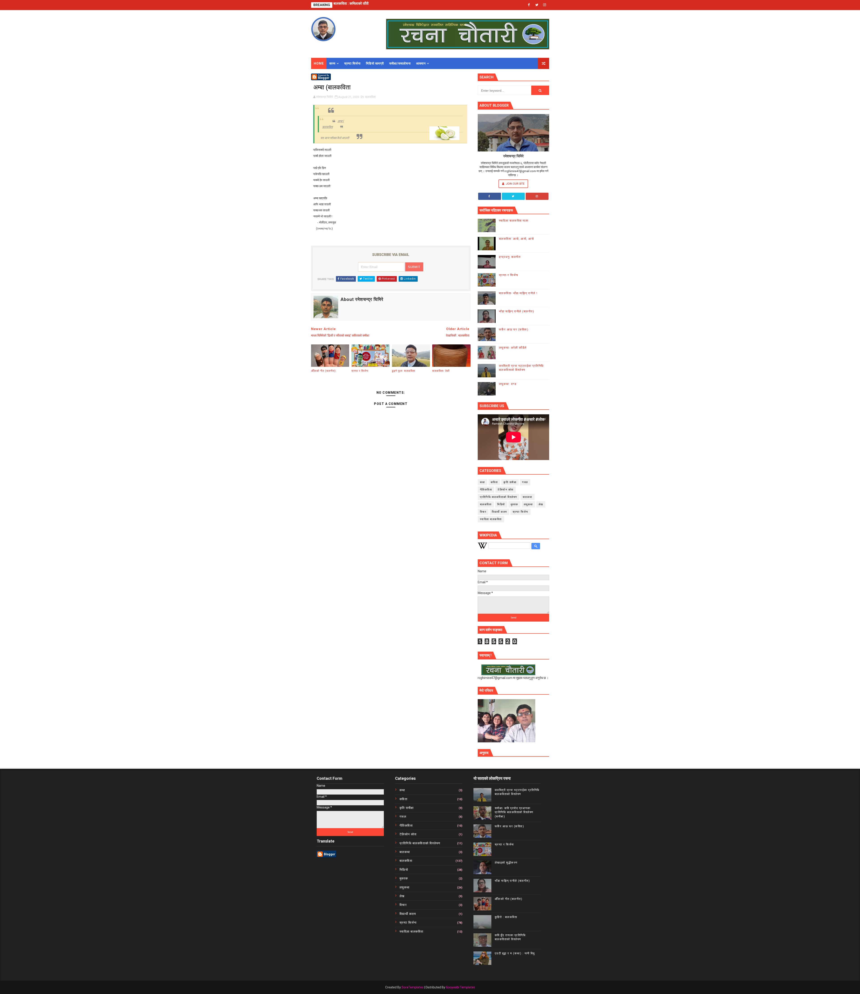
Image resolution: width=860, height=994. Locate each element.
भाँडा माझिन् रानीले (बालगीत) (516, 311)
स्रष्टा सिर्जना (352, 63)
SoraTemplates (413, 987)
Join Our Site (515, 183)
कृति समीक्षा (509, 482)
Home (319, 63)
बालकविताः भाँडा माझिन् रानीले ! (518, 293)
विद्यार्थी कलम (499, 511)
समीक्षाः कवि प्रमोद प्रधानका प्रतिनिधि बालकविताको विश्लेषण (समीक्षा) (514, 812)
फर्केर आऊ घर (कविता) (514, 329)
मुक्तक (514, 504)
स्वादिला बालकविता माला (514, 220)
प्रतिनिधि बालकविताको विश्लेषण (498, 497)
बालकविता (370, 97)
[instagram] (544, 5)
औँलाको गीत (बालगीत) (323, 370)
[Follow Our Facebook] (489, 196)
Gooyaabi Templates (460, 987)
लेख (541, 504)
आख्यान (421, 63)
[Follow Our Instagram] (537, 196)
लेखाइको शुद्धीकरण (506, 862)
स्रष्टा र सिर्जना (343, 5)
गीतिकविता (486, 489)
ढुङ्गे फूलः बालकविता (403, 370)
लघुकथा (528, 504)
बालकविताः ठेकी (441, 370)
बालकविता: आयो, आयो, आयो (516, 238)
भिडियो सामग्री (375, 63)
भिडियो (501, 504)
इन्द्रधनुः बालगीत (510, 257)
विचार (483, 511)
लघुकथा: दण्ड (508, 384)
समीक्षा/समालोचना (400, 63)
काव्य (332, 63)
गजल (525, 482)
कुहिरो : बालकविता (506, 917)
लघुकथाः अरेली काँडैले (513, 347)
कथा (482, 482)
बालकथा (527, 497)
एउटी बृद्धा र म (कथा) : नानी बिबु (515, 953)
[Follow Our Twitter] (513, 196)
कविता (494, 482)
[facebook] (529, 5)
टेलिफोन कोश (506, 489)
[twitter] (536, 5)
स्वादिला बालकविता (491, 519)
